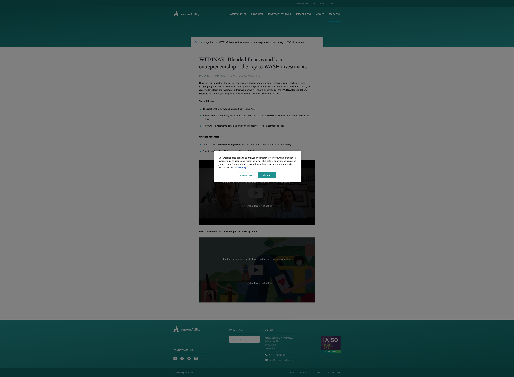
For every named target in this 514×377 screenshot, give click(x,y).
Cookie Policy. (239, 167)
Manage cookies (247, 175)
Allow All (267, 175)
